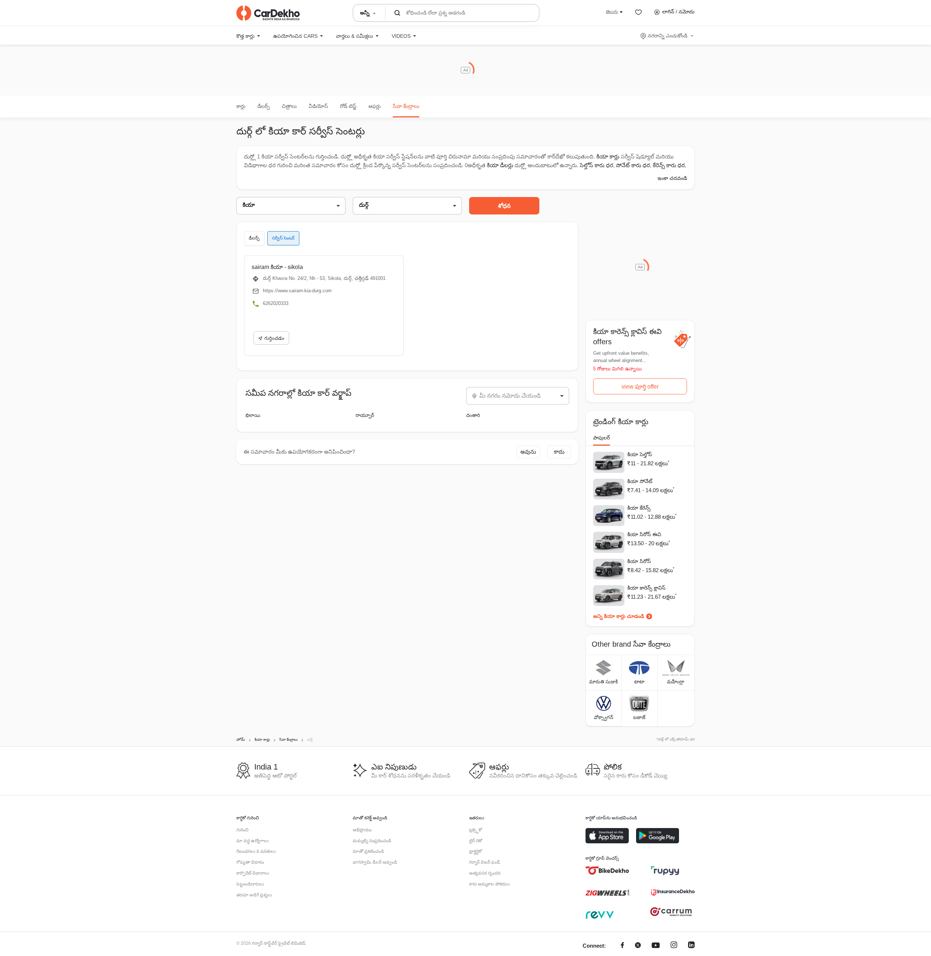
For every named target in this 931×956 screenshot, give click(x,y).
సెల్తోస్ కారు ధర (596, 165)
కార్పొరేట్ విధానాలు (252, 873)
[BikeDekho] (607, 870)
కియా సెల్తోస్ (639, 454)
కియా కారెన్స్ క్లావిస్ (646, 588)
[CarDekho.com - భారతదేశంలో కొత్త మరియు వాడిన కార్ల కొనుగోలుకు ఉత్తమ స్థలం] (268, 13)
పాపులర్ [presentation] (601, 438)
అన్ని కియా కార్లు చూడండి (618, 616)
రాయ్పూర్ (365, 415)
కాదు (559, 452)
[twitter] (638, 946)
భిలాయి (252, 415)
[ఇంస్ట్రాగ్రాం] (674, 946)
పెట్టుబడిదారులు (250, 884)
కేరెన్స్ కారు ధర (669, 165)
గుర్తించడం (274, 338)
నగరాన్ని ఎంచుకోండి (667, 36)
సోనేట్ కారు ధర (633, 165)
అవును (528, 452)
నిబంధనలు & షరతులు (256, 851)
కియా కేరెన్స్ (639, 508)
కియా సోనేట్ (639, 481)
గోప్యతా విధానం (250, 862)
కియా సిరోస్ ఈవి (644, 534)
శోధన (504, 206)
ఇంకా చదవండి (672, 178)
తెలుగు (612, 11)
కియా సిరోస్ (639, 561)
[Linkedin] (691, 946)
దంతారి (473, 415)
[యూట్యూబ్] (656, 946)
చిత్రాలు (289, 106)
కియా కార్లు (607, 156)
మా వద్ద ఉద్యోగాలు (252, 840)
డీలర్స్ (263, 106)
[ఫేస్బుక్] (622, 946)
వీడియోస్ (318, 106)
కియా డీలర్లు (501, 165)
